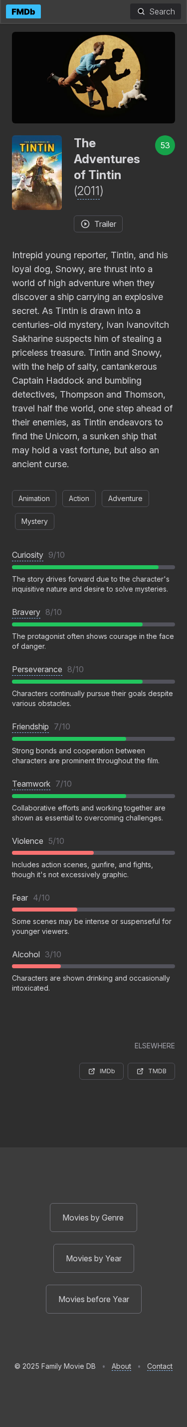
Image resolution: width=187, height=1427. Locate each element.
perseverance (37, 669)
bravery (26, 612)
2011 (88, 191)
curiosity (27, 555)
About (121, 1366)
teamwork (31, 784)
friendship (30, 726)
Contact (160, 1366)
